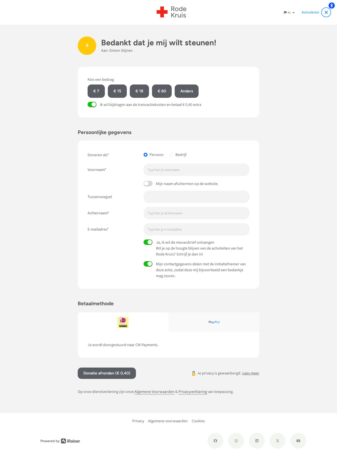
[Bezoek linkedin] (257, 441)
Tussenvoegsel (100, 197)
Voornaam (96, 169)
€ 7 (96, 91)
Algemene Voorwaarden (154, 391)
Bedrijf (181, 154)
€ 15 (117, 91)
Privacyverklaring (192, 391)
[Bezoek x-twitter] (277, 441)
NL (290, 13)
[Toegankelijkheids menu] (332, 5)
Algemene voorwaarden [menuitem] (168, 421)
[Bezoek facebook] (215, 441)
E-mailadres (97, 229)
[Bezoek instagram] (236, 441)
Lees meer (250, 373)
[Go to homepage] (171, 12)
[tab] (123, 322)
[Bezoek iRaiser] (60, 440)
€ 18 (139, 91)
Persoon (157, 154)
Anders (186, 91)
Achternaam (98, 213)
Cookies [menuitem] (198, 421)
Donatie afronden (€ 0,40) (106, 373)
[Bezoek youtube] (298, 441)
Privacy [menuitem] (138, 421)
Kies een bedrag (101, 79)
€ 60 (162, 91)
